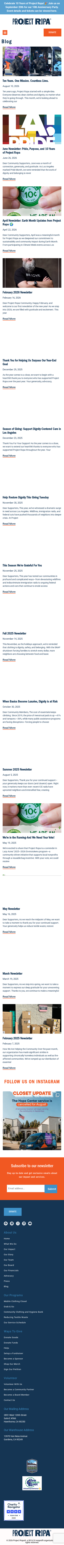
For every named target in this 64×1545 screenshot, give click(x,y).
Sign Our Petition (12, 1369)
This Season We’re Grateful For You (22, 565)
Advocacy (9, 1276)
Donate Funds (11, 1343)
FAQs (6, 1348)
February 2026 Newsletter (17, 292)
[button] (5, 32)
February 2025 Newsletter (17, 1038)
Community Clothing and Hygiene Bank (23, 1312)
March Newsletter (12, 973)
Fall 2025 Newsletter (14, 633)
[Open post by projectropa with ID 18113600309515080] (32, 1120)
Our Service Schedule (15, 1322)
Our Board (9, 1265)
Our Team (9, 1260)
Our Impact (9, 1249)
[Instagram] (18, 1223)
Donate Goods (11, 1337)
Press (7, 1281)
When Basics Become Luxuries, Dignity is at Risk (30, 701)
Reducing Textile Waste (16, 1317)
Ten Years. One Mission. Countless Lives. (26, 81)
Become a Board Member (16, 1395)
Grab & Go (9, 1306)
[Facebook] (6, 1223)
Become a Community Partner (19, 1389)
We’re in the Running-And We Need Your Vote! (29, 837)
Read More (9, 107)
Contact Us (9, 1400)
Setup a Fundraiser (13, 1353)
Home (7, 1238)
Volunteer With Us (13, 1384)
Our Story (8, 1254)
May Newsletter (11, 909)
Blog (6, 1286)
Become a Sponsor (13, 1359)
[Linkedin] (24, 1223)
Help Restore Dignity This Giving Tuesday (26, 497)
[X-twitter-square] (12, 1223)
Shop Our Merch (12, 1364)
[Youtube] (30, 1223)
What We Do (10, 1244)
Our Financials (11, 1270)
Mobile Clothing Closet (15, 1301)
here (53, 10)
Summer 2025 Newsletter (17, 769)
